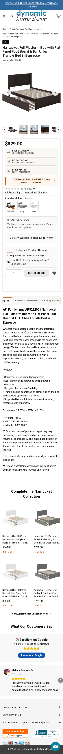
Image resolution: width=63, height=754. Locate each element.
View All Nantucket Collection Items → (31, 614)
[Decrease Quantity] (8, 273)
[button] (12, 129)
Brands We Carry (17, 29)
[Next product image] (55, 92)
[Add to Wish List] (54, 273)
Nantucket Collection (36, 192)
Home (4, 29)
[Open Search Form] (12, 16)
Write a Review (20, 188)
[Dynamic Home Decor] (31, 16)
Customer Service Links (15, 707)
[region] (31, 130)
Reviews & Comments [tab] (25, 300)
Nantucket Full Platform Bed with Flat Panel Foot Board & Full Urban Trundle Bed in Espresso (30, 35)
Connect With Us (11, 715)
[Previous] (4, 129)
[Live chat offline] (55, 746)
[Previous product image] (7, 92)
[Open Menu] (4, 16)
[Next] (58, 129)
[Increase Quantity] (19, 273)
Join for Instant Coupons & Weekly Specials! (26, 722)
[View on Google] (7, 672)
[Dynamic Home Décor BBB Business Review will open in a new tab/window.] (47, 733)
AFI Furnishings (32, 29)
